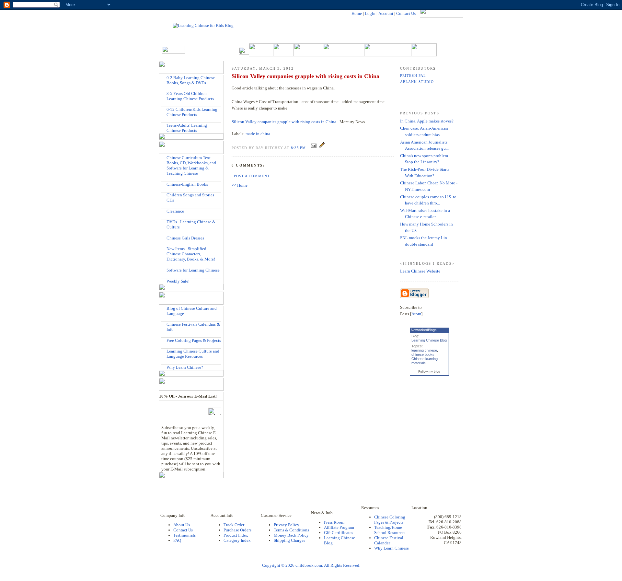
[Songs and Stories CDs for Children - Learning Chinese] (164, 194)
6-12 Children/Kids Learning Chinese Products (192, 112)
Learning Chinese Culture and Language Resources (193, 354)
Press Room (334, 522)
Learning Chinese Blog (429, 340)
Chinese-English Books (187, 184)
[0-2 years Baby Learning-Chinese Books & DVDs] (164, 77)
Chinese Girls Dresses (185, 238)
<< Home (240, 185)
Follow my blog (429, 371)
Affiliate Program (339, 527)
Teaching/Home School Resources (389, 530)
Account (385, 13)
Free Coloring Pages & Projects (194, 340)
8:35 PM (299, 148)
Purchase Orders (237, 530)
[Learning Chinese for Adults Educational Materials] (164, 125)
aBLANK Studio (417, 82)
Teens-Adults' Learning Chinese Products (187, 128)
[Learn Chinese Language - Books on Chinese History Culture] (164, 183)
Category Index (237, 540)
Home (356, 13)
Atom (416, 313)
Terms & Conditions (291, 530)
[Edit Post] (322, 147)
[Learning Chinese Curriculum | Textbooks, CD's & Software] (164, 157)
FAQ (177, 540)
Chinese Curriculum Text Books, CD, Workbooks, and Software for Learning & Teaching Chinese (191, 165)
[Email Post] (313, 147)
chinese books (422, 354)
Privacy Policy (286, 524)
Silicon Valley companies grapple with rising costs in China (284, 121)
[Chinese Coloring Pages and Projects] (164, 340)
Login (370, 13)
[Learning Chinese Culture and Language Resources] (164, 351)
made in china (258, 133)
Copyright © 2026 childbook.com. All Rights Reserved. (311, 565)
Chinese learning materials (424, 361)
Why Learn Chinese (391, 548)
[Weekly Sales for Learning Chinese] (164, 280)
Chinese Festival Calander (388, 540)
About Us (181, 524)
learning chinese (424, 350)
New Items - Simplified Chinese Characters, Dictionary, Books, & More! (191, 253)
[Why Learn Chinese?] (164, 367)
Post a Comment (252, 176)
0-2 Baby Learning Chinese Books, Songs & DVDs (191, 80)
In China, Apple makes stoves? (427, 121)
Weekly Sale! (178, 281)
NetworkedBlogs (424, 330)
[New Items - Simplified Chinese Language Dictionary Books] (164, 248)
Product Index (236, 535)
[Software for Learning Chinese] (164, 269)
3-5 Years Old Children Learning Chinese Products (190, 96)
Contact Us (406, 13)
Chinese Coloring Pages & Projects (389, 520)
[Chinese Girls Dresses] (164, 237)
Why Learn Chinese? (185, 367)
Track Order (234, 524)
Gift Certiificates (338, 532)
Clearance (175, 211)
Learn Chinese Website (420, 271)
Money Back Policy (291, 535)
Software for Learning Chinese (193, 270)
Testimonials (184, 535)
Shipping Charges (289, 540)
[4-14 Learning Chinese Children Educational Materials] (164, 109)
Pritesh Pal (413, 75)
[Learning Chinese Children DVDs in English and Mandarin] (164, 221)
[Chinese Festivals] (164, 324)
